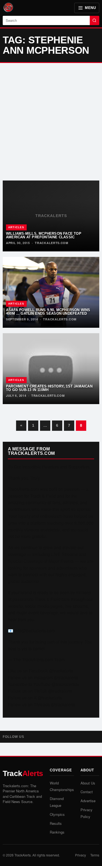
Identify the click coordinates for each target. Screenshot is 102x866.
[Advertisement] (51, 122)
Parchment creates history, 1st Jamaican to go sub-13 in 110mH (49, 388)
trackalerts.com (51, 243)
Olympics (57, 814)
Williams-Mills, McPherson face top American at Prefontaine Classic (43, 235)
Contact (87, 791)
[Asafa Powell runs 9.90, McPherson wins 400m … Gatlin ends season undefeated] (51, 292)
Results (56, 823)
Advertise (88, 800)
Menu (90, 8)
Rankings (57, 832)
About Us (88, 783)
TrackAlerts (22, 855)
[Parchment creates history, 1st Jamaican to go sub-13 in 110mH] (51, 368)
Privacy (80, 855)
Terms (94, 855)
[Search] (94, 20)
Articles (16, 227)
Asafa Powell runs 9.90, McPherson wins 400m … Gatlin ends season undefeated (48, 311)
